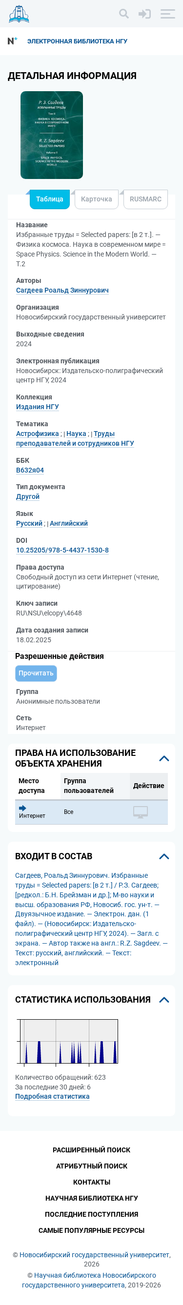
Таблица (49, 199)
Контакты (91, 1182)
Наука (76, 433)
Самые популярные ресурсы (91, 1230)
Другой (28, 496)
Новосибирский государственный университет (94, 1255)
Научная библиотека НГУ (91, 1198)
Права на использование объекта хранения (75, 758)
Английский (69, 523)
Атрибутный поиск (91, 1166)
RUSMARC (146, 199)
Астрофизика (37, 433)
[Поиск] (124, 14)
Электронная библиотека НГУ (77, 41)
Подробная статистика (52, 1096)
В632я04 (30, 470)
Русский (29, 523)
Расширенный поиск (91, 1150)
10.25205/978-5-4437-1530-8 (62, 550)
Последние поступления (91, 1214)
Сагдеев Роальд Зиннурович (62, 290)
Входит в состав (53, 856)
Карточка (96, 199)
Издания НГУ (37, 407)
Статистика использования (83, 999)
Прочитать (36, 673)
